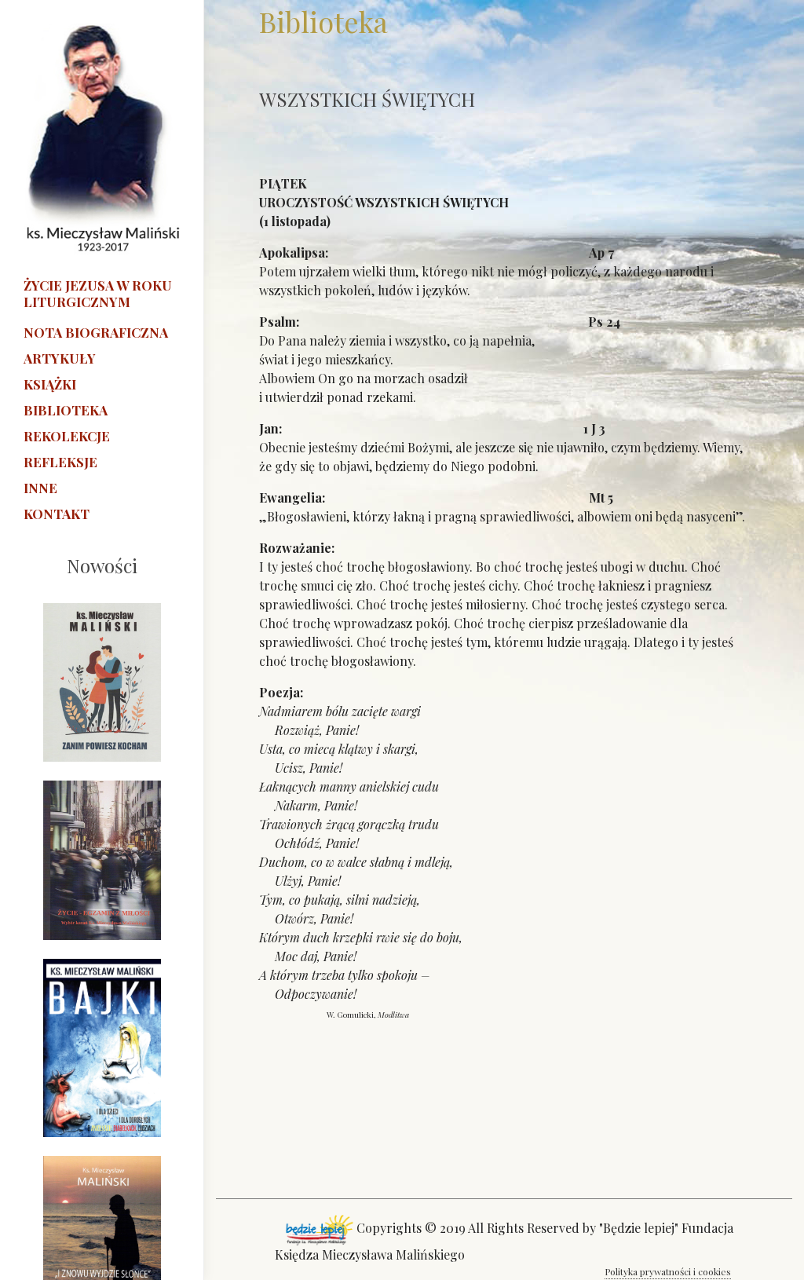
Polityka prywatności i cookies (668, 1271)
